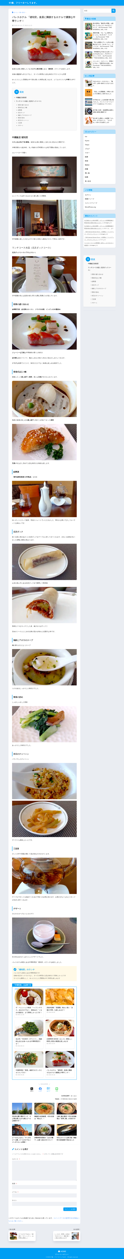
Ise (86, 136)
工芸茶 (20, 123)
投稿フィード (89, 199)
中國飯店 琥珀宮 (21, 97)
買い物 (87, 173)
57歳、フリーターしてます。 (23, 3)
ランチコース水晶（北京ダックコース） (29, 101)
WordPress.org (90, 207)
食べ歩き (74, 1096)
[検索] (113, 11)
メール (15, 1192)
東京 (70, 1099)
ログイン (88, 195)
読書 (86, 169)
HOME (63, 1251)
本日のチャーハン (23, 120)
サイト (14, 1200)
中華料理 (64, 1099)
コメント (16, 1159)
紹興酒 (20, 110)
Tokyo (87, 145)
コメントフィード (91, 203)
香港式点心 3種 (22, 107)
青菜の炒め (21, 118)
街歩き (87, 165)
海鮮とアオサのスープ (24, 115)
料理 (86, 161)
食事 (75, 1099)
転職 (86, 177)
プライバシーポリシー (62, 1254)
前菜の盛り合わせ (23, 105)
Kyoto (87, 141)
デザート (20, 125)
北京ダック (21, 112)
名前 (14, 1183)
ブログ (87, 149)
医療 (86, 157)
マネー (87, 153)
